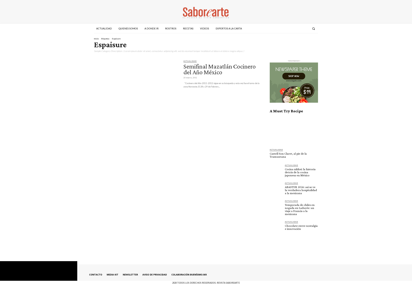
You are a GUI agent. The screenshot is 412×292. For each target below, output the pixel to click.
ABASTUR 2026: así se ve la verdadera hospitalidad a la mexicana (301, 190)
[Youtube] (306, 28)
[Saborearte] (206, 12)
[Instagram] (294, 28)
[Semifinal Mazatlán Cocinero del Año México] (136, 84)
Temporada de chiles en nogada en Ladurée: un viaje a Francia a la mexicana (300, 209)
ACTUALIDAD (190, 61)
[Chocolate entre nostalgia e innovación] (276, 226)
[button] (313, 28)
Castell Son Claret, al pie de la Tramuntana (288, 155)
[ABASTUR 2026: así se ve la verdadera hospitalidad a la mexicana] (276, 188)
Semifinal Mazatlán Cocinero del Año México (219, 69)
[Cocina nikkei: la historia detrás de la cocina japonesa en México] (276, 170)
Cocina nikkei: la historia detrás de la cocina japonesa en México (300, 172)
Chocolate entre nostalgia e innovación (301, 227)
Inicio (96, 38)
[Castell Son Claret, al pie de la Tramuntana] (294, 131)
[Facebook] (288, 28)
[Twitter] (300, 28)
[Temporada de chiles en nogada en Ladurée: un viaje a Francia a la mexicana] (276, 206)
